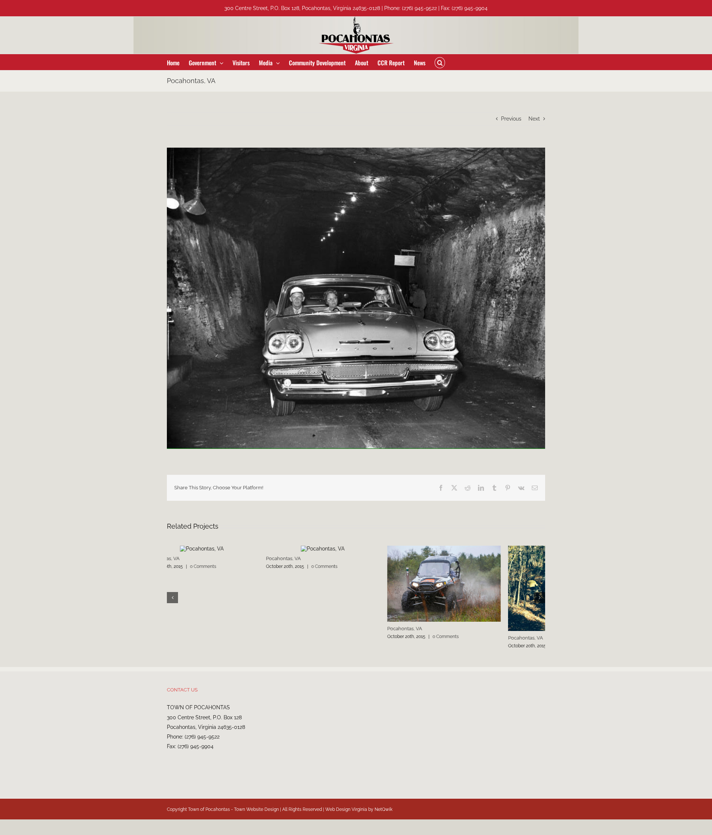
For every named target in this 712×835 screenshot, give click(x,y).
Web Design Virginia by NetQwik (358, 815)
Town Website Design (256, 815)
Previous (511, 119)
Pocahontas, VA (184, 558)
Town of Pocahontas (209, 815)
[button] (440, 62)
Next (534, 119)
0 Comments (225, 566)
